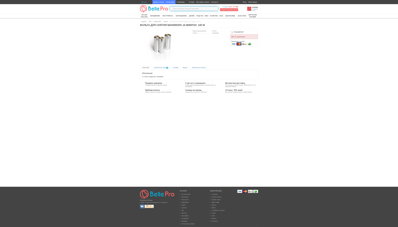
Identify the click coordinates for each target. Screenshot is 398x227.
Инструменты (185, 199)
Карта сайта (215, 221)
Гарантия (214, 205)
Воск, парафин (185, 215)
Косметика (184, 213)
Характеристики (160, 68)
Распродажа (170, 2)
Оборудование (185, 202)
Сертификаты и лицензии (218, 210)
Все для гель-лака (186, 194)
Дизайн (183, 205)
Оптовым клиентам (216, 197)
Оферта (214, 207)
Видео (185, 68)
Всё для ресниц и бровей (188, 224)
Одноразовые (185, 218)
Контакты (215, 2)
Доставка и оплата (202, 2)
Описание (145, 68)
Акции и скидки (158, 2)
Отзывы (191, 2)
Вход (244, 2)
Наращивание (185, 197)
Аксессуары (184, 221)
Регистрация (253, 2)
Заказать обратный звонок (229, 9)
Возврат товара (215, 202)
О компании (181, 2)
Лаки (183, 210)
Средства (184, 207)
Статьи (213, 215)
